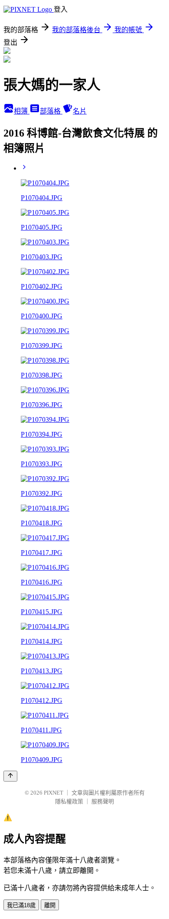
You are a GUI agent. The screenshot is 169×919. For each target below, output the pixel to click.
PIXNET (53, 792)
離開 (49, 905)
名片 (80, 111)
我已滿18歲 (21, 905)
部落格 (51, 111)
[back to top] (10, 776)
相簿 (21, 111)
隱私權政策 (69, 801)
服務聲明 (102, 801)
